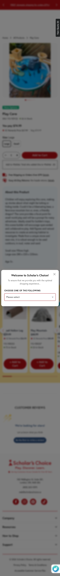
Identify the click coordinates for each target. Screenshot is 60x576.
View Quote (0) (57, 28)
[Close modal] (54, 274)
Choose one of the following (22, 290)
